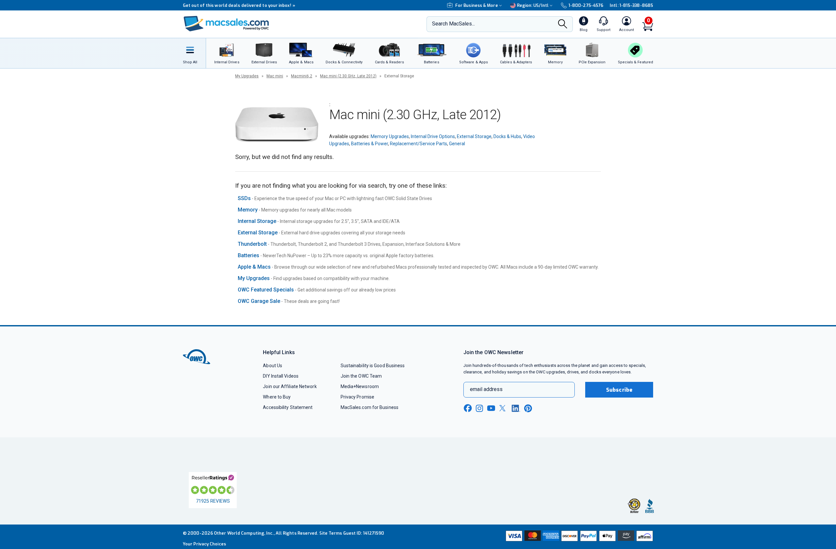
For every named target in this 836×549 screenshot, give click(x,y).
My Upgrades (247, 76)
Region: (533, 5)
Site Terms (330, 533)
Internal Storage (257, 221)
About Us (272, 365)
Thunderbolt (252, 244)
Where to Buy (277, 397)
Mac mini (274, 76)
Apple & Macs (254, 267)
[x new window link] (503, 408)
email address (486, 389)
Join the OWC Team (361, 376)
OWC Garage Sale (259, 301)
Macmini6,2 (301, 76)
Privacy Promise (357, 397)
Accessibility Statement (288, 407)
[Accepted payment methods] (578, 536)
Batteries (248, 255)
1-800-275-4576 (586, 5)
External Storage (474, 136)
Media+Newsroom (360, 386)
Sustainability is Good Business (373, 365)
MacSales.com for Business (369, 407)
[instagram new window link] (479, 408)
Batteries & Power (369, 143)
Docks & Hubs (507, 136)
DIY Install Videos (280, 376)
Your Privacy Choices (204, 544)
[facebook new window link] (467, 408)
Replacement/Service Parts (418, 143)
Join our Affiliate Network (289, 386)
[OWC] (226, 24)
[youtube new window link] (491, 408)
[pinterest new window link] (528, 408)
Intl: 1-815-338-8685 (631, 5)
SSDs (244, 198)
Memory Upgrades (390, 136)
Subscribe (619, 389)
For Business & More (476, 5)
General (457, 143)
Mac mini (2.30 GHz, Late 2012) (348, 76)
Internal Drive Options (433, 136)
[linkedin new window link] (516, 408)
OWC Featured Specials (266, 290)
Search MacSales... (453, 24)
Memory (248, 210)
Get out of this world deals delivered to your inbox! (239, 5)
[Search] (562, 24)
